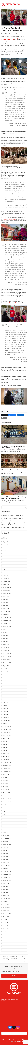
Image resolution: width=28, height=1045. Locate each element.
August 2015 (6, 916)
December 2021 (7, 690)
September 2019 (7, 771)
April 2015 (5, 929)
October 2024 (6, 590)
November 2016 (7, 874)
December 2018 (7, 799)
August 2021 (6, 702)
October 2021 (6, 696)
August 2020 (6, 738)
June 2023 (5, 635)
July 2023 (5, 632)
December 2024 (7, 587)
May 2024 (5, 602)
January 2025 (6, 584)
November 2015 (7, 907)
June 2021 (5, 708)
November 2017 (7, 838)
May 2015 (5, 926)
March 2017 (6, 862)
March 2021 (6, 717)
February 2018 (6, 829)
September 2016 (7, 880)
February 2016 (6, 898)
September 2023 (7, 626)
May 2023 (5, 638)
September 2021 (7, 699)
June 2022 (5, 672)
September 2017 (7, 844)
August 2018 (6, 811)
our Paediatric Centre (13, 302)
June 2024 (5, 599)
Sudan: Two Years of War (23, 959)
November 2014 (7, 941)
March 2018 (6, 826)
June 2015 (5, 922)
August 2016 (6, 883)
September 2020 (7, 735)
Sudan (15, 33)
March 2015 (6, 932)
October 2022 (6, 659)
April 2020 (5, 750)
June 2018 (5, 817)
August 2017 (6, 847)
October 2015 (6, 910)
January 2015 (6, 935)
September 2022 (7, 662)
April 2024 (5, 605)
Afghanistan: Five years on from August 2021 (13, 515)
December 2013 (7, 950)
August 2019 (6, 774)
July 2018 (5, 814)
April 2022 (5, 678)
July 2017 (5, 850)
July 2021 (5, 705)
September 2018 (7, 808)
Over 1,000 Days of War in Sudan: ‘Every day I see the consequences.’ (13, 497)
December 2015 (7, 904)
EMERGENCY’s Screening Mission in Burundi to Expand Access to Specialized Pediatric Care (13, 519)
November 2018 (7, 802)
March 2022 (6, 681)
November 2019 (7, 765)
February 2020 (6, 756)
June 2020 (5, 744)
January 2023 (6, 650)
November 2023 (7, 620)
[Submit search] (25, 507)
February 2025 (6, 581)
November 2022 (7, 656)
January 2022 (6, 687)
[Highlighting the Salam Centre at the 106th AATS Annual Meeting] (14, 434)
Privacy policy (13, 1041)
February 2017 (6, 865)
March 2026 (6, 551)
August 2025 (6, 569)
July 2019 (5, 777)
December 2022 (7, 653)
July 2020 (5, 741)
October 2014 (6, 944)
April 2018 (5, 823)
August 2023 (6, 629)
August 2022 (6, 665)
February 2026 (6, 554)
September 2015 (7, 913)
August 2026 (6, 542)
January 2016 (6, 901)
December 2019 (7, 762)
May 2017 (5, 856)
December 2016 (7, 871)
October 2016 (6, 877)
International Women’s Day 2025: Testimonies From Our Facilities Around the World (9, 958)
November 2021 (7, 693)
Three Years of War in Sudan (10, 470)
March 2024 (6, 608)
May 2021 (5, 711)
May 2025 (5, 572)
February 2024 (6, 611)
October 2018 (6, 805)
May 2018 (5, 820)
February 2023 (6, 647)
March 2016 (6, 895)
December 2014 (7, 938)
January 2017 (6, 868)
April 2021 (5, 714)
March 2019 (6, 789)
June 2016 (5, 886)
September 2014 (7, 947)
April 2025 (5, 575)
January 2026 (6, 557)
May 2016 (5, 889)
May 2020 (5, 747)
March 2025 (6, 578)
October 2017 (6, 841)
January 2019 (6, 795)
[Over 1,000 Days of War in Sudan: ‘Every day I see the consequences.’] (14, 485)
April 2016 (5, 892)
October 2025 (6, 563)
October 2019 (6, 768)
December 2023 (7, 617)
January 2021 (6, 723)
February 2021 (6, 720)
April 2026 (5, 548)
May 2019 (5, 783)
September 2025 (7, 566)
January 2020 (6, 759)
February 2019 (6, 792)
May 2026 (5, 545)
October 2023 (6, 623)
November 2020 (7, 729)
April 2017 (5, 859)
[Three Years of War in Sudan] (14, 461)
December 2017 (7, 835)
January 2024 (6, 614)
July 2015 (5, 919)
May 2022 (5, 675)
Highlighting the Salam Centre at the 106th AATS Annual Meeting (13, 447)
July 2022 (5, 669)
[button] (26, 4)
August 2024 (6, 596)
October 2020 (6, 732)
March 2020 (6, 753)
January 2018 (6, 832)
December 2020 (7, 726)
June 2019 (5, 780)
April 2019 (5, 786)
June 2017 (5, 853)
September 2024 (7, 593)
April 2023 (5, 641)
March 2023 (6, 644)
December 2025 (7, 560)
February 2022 (6, 684)
